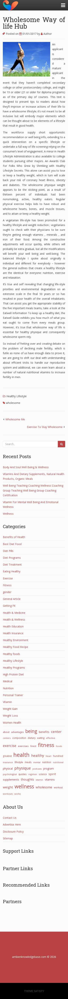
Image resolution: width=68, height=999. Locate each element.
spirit (52, 774)
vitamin (39, 779)
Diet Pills (8, 551)
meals (28, 762)
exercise (9, 745)
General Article (12, 599)
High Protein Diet (13, 674)
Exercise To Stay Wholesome (45, 427)
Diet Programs (12, 557)
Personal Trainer (13, 695)
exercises (23, 746)
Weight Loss (10, 715)
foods (59, 746)
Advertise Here (12, 824)
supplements (11, 779)
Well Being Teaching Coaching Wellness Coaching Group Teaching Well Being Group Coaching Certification (33, 490)
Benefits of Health (14, 537)
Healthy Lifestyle (16, 396)
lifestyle (19, 762)
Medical (7, 681)
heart (48, 756)
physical (8, 768)
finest (33, 746)
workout (58, 787)
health (21, 755)
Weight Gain (10, 709)
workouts (8, 793)
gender (7, 592)
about (6, 732)
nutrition (46, 762)
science (43, 774)
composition (19, 737)
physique (22, 768)
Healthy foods (11, 654)
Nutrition (8, 688)
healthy (37, 755)
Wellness (8, 513)
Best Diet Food (12, 544)
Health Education (13, 626)
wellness (24, 786)
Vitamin (7, 702)
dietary (32, 738)
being (31, 731)
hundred (58, 756)
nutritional (58, 762)
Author (47, 33)
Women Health (12, 722)
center (56, 731)
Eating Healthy (11, 571)
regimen (32, 774)
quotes (23, 774)
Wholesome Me (15, 419)
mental (36, 762)
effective (50, 738)
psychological (10, 774)
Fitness (7, 585)
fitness (46, 744)
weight (8, 787)
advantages (17, 732)
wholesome (13, 403)
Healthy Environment (15, 640)
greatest (7, 756)
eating (40, 738)
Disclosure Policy (13, 831)
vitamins (50, 779)
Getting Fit (9, 605)
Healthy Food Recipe (15, 647)
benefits (44, 732)
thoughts (27, 779)
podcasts (37, 768)
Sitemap (8, 838)
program (48, 768)
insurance (8, 762)
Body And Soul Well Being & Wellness (26, 467)
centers (7, 738)
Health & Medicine (14, 613)
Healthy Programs (14, 667)
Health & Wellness (14, 619)
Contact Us (9, 817)
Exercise (8, 578)
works (17, 793)
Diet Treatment (12, 564)
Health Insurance (13, 633)
